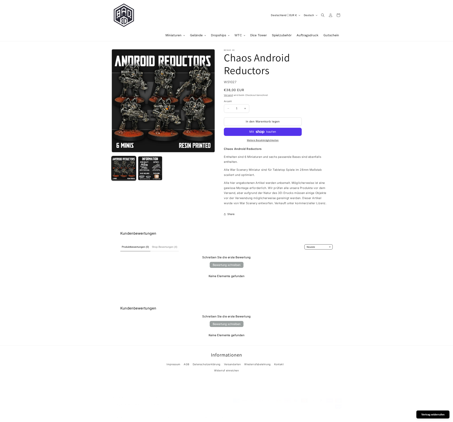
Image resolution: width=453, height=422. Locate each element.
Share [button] (231, 214)
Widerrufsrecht (191, 417)
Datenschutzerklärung (206, 364)
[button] (323, 15)
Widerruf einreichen (226, 370)
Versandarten (232, 364)
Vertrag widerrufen (433, 414)
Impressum (173, 364)
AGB (186, 364)
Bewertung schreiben (226, 265)
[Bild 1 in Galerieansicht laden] (123, 168)
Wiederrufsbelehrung (257, 364)
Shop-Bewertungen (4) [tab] (164, 246)
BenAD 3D (126, 417)
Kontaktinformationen (233, 417)
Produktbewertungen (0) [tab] (135, 246)
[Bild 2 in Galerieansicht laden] (150, 168)
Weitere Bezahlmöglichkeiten (263, 140)
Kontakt (279, 364)
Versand (228, 95)
